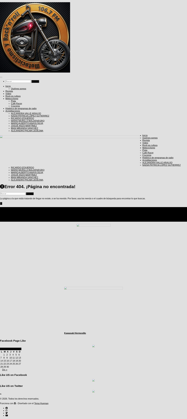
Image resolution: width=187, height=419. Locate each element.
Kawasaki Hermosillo (75, 333)
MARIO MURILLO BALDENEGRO (27, 121)
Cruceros (15, 106)
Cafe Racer (16, 103)
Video (8, 93)
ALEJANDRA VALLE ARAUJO (26, 113)
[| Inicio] (35, 72)
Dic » (4, 370)
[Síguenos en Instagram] (6, 215)
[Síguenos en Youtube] (6, 220)
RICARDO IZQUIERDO (22, 118)
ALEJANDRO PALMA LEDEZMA (27, 131)
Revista (9, 91)
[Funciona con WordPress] (15, 403)
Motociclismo (11, 98)
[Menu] (1, 77)
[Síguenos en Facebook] (6, 213)
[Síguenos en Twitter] (6, 218)
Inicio (8, 86)
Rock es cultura (13, 96)
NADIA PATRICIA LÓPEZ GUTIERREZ (30, 116)
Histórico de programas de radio (21, 108)
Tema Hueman (41, 403)
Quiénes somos (18, 89)
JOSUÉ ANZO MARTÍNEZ (24, 126)
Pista (13, 101)
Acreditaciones (12, 111)
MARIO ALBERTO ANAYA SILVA (27, 123)
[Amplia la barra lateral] (1, 203)
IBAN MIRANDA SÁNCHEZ (24, 128)
